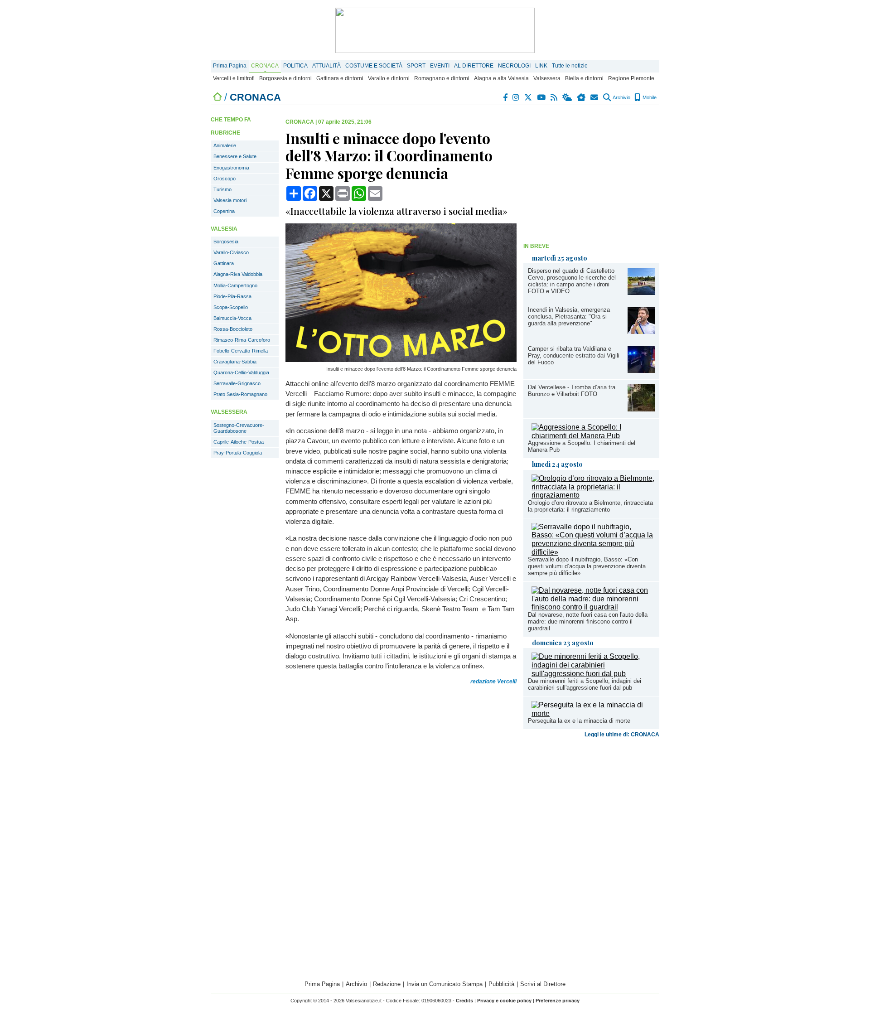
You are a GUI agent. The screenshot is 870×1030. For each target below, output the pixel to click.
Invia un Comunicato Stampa (444, 984)
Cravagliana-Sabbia (234, 361)
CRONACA (265, 66)
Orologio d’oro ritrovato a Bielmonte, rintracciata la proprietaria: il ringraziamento (590, 506)
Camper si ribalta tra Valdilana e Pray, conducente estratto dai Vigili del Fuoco (573, 355)
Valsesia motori (229, 200)
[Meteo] (567, 97)
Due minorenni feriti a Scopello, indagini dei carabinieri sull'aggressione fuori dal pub (584, 684)
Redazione (387, 984)
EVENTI (440, 66)
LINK (541, 66)
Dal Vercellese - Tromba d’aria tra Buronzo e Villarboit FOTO (571, 390)
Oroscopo (224, 178)
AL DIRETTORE (473, 66)
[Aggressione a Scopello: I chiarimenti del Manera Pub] (593, 436)
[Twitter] (528, 97)
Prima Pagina (229, 66)
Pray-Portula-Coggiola (237, 452)
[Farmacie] (581, 97)
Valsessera (547, 78)
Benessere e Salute (234, 156)
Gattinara (223, 263)
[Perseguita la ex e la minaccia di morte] (593, 713)
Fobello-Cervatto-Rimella (240, 350)
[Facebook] (505, 97)
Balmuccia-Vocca (232, 318)
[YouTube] (541, 97)
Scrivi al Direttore (543, 984)
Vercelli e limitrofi (234, 78)
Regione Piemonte (631, 78)
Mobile (649, 97)
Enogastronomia (231, 167)
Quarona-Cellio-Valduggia (241, 372)
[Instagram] (516, 97)
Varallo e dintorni (389, 78)
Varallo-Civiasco (231, 252)
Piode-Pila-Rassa (232, 296)
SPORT (416, 66)
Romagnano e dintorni (441, 78)
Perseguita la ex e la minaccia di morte (579, 720)
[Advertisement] (591, 175)
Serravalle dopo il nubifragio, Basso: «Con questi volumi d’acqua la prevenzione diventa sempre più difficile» (587, 566)
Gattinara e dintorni (339, 78)
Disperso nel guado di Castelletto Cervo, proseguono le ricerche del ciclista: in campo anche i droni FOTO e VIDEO (572, 281)
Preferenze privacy (558, 1000)
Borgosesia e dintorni (285, 78)
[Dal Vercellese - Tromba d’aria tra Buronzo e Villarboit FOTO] (641, 409)
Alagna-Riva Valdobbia (237, 274)
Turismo (222, 189)
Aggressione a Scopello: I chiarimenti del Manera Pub (581, 446)
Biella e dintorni (584, 78)
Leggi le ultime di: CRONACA (622, 734)
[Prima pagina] (217, 97)
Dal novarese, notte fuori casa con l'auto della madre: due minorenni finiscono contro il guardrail (588, 621)
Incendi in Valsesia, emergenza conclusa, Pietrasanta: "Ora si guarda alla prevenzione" (569, 316)
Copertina (224, 211)
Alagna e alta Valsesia (501, 78)
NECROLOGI (514, 66)
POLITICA (295, 66)
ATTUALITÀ (326, 66)
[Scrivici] (594, 97)
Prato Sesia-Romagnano (240, 394)
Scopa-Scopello (230, 307)
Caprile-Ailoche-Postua (238, 442)
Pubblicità (501, 984)
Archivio (621, 97)
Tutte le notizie (570, 66)
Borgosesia (225, 241)
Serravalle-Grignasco (237, 383)
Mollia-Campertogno (235, 285)
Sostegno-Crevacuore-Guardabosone (238, 428)
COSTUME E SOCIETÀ (373, 66)
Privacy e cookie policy (504, 1000)
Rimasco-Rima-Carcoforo (241, 340)
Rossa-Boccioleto (232, 329)
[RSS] (554, 97)
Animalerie (224, 145)
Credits (464, 1000)
